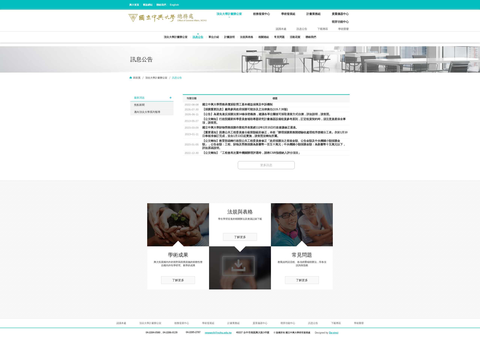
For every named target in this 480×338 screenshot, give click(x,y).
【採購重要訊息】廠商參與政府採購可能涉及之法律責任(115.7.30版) (245, 109)
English (174, 4)
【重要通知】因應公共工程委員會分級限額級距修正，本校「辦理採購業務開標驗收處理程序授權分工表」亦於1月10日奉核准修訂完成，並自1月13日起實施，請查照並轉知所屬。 (274, 134)
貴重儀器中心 (340, 13)
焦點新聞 (139, 104)
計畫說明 (229, 36)
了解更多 (178, 280)
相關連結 (263, 36)
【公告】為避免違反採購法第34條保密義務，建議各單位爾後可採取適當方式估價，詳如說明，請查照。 (267, 114)
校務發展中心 (261, 13)
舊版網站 (148, 4)
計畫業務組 (314, 13)
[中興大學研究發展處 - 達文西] (167, 17)
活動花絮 (295, 36)
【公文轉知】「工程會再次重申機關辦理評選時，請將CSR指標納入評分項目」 (251, 152)
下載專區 (322, 28)
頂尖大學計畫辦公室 (229, 13)
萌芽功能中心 (340, 21)
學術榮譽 (343, 28)
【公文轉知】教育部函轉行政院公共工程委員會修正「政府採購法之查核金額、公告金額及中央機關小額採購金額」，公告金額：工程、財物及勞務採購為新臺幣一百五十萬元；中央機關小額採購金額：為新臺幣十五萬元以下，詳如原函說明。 (274, 144)
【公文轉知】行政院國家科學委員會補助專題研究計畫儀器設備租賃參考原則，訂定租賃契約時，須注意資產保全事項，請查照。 (274, 120)
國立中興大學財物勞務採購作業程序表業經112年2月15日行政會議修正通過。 (250, 127)
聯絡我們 (161, 4)
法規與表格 (246, 36)
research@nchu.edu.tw (218, 332)
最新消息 (139, 97)
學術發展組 (288, 13)
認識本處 (281, 28)
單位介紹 (213, 36)
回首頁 (136, 77)
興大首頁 (134, 4)
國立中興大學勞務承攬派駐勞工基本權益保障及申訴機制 (237, 104)
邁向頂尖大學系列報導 (147, 111)
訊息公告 (198, 36)
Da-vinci (333, 332)
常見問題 (279, 36)
